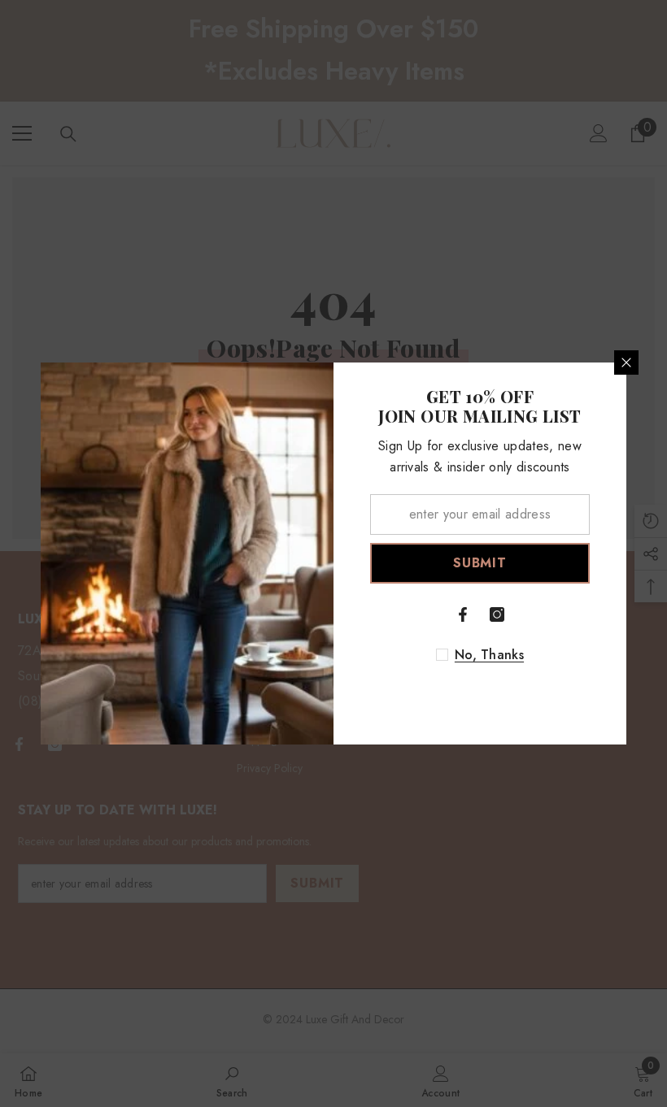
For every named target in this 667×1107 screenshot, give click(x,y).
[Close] (626, 362)
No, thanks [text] (489, 655)
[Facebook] (463, 614)
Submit (480, 563)
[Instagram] (497, 614)
